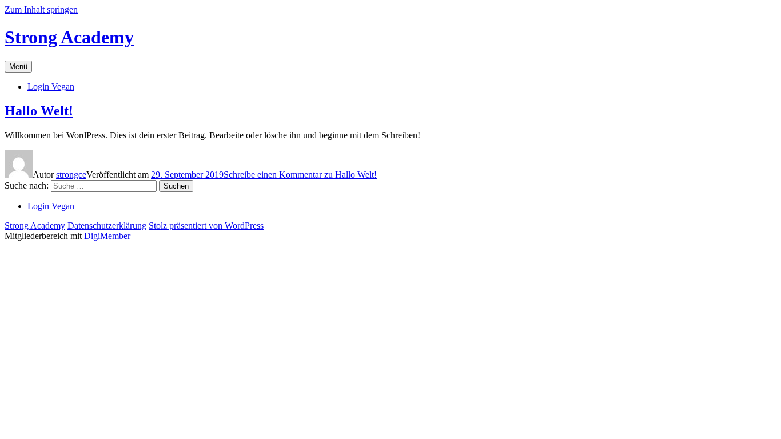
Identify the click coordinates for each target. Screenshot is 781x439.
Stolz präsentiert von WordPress (206, 225)
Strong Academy (69, 37)
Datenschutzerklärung (106, 225)
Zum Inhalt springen (41, 9)
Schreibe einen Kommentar (300, 174)
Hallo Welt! (39, 110)
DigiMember (107, 236)
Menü (18, 66)
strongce (71, 174)
